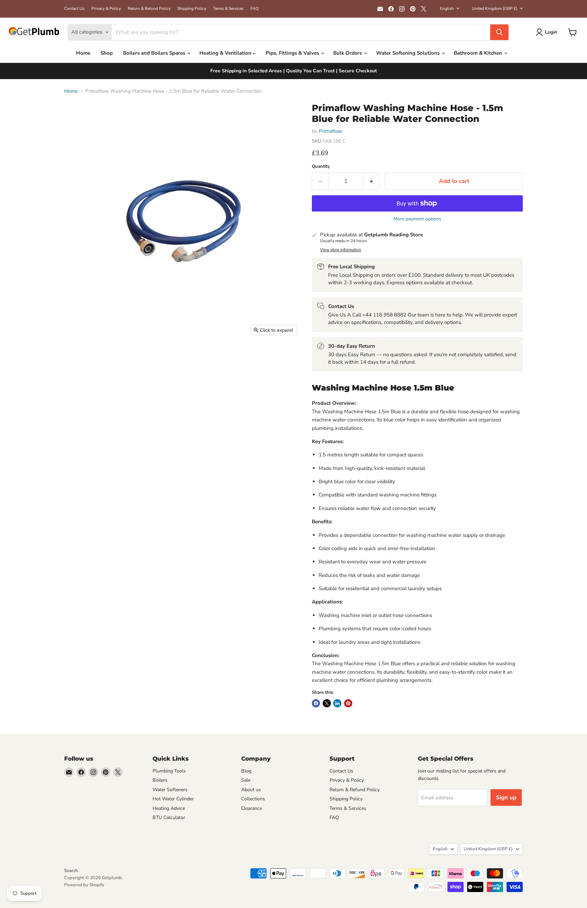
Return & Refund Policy (149, 8)
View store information (340, 250)
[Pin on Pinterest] (348, 703)
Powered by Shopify (84, 885)
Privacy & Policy (106, 8)
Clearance (251, 808)
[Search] (499, 32)
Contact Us (74, 8)
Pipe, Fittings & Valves (293, 53)
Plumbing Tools (169, 771)
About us (251, 789)
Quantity (321, 166)
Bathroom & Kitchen (478, 53)
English (447, 8)
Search (71, 871)
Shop (107, 53)
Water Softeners (170, 789)
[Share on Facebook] (316, 703)
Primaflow (330, 131)
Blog (246, 771)
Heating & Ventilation (226, 53)
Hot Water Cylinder (173, 799)
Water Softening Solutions (408, 53)
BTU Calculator (169, 817)
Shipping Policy (191, 8)
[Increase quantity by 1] (371, 181)
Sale (245, 780)
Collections (253, 799)
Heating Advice (169, 808)
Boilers (160, 780)
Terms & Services (228, 8)
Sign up (506, 797)
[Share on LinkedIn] (337, 703)
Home (83, 53)
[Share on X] (327, 703)
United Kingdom (494, 8)
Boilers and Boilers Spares (154, 53)
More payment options (417, 219)
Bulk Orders (348, 53)
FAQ (254, 8)
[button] (548, 32)
